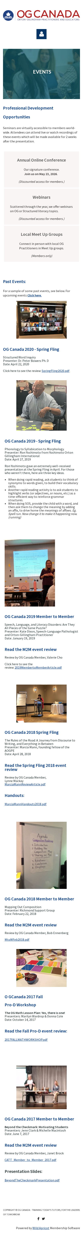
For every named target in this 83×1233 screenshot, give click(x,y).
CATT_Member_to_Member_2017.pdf (30, 1160)
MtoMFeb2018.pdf (17, 940)
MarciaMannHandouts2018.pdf (26, 804)
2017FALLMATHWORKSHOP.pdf (26, 1040)
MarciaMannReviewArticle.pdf (25, 784)
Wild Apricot (40, 1228)
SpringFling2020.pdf (56, 371)
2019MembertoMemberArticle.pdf (38, 667)
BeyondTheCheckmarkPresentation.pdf (32, 1180)
